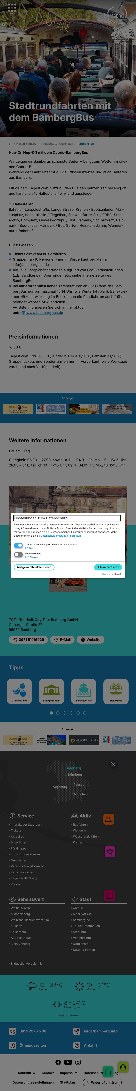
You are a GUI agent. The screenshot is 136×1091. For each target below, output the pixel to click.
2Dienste (31, 557)
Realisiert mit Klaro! (111, 574)
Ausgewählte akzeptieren (34, 567)
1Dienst (30, 548)
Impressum (75, 535)
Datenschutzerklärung (53, 535)
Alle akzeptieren (108, 567)
